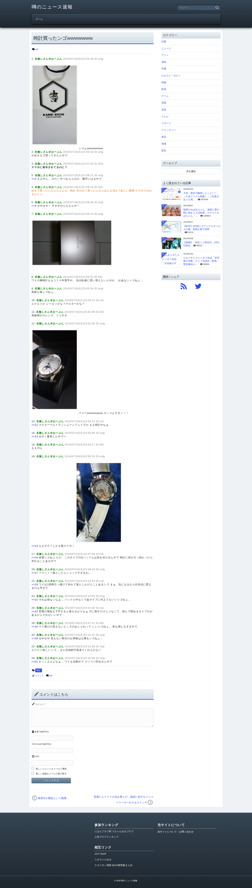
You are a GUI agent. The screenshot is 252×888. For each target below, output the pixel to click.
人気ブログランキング (106, 836)
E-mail (38, 744)
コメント (39, 676)
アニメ (165, 55)
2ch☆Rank (100, 853)
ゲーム (165, 96)
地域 (163, 143)
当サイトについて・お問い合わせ (176, 831)
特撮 (163, 82)
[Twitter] (198, 285)
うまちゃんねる (102, 859)
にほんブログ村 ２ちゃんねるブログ (114, 831)
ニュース (166, 48)
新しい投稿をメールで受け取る (51, 774)
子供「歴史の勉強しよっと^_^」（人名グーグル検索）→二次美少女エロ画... (201, 196)
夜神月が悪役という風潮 (52, 798)
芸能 (163, 102)
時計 (38, 670)
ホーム (39, 19)
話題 (163, 41)
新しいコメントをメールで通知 (51, 769)
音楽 (163, 109)
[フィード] (183, 285)
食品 (163, 136)
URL (37, 756)
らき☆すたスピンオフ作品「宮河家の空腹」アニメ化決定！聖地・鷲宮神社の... (201, 260)
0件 (36, 49)
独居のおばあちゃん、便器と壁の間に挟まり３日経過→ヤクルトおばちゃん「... (201, 212)
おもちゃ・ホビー (171, 75)
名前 (36, 732)
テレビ (165, 116)
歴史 (163, 150)
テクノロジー (168, 130)
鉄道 (163, 89)
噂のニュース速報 (52, 7)
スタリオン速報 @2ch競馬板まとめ (113, 865)
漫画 (163, 62)
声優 (163, 68)
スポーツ (166, 123)
